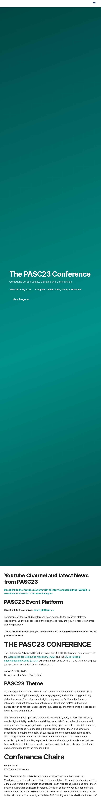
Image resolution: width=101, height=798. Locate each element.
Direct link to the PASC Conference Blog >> (28, 593)
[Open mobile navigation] (94, 4)
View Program (21, 299)
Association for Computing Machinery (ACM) (31, 657)
